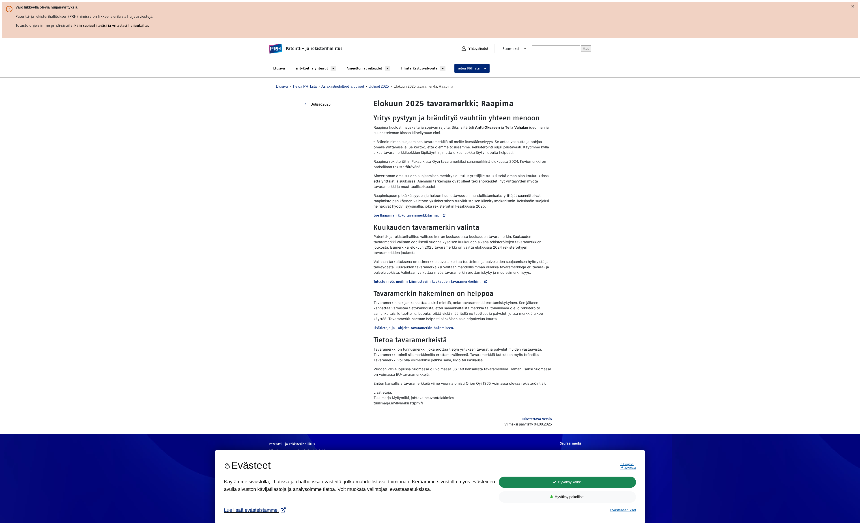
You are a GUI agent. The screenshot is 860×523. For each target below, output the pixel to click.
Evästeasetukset (623, 510)
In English (627, 464)
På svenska (628, 468)
